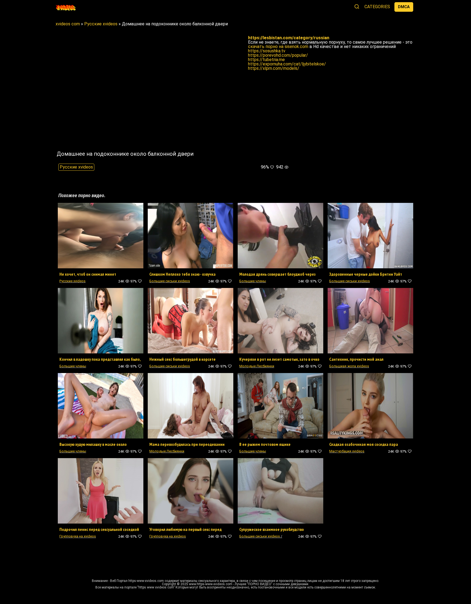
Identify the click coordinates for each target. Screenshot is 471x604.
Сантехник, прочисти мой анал (356, 359)
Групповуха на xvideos (77, 536)
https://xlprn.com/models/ (273, 68)
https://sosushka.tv (266, 50)
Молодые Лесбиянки (256, 366)
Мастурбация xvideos (346, 451)
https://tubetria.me (266, 59)
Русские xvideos (76, 167)
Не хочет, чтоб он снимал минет (87, 274)
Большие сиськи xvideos (169, 281)
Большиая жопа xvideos (349, 366)
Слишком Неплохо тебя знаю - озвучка (182, 274)
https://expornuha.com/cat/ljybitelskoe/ (287, 64)
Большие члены (252, 281)
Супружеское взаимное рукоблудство (271, 529)
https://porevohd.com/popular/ (278, 55)
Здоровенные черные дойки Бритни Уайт (365, 274)
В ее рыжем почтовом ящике (265, 444)
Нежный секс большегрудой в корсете (182, 359)
